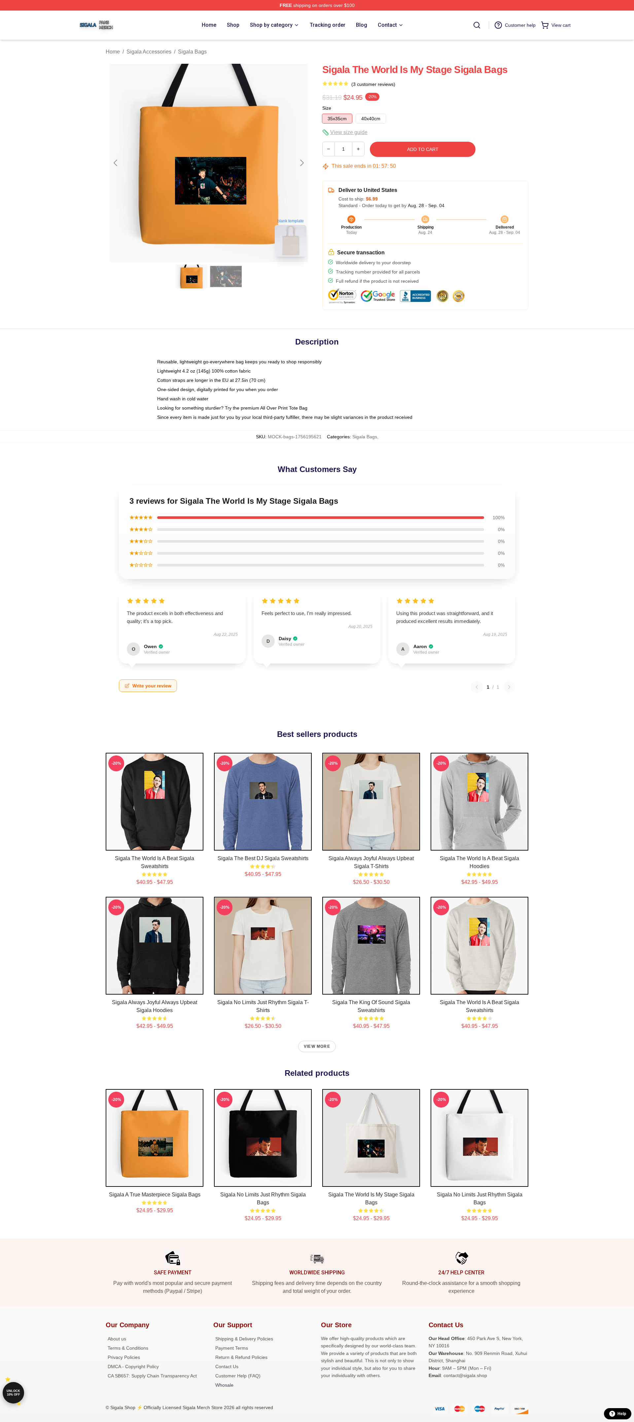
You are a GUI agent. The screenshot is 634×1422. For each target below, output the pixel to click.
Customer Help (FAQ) (238, 1375)
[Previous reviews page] (477, 687)
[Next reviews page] (509, 687)
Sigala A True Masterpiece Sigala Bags (154, 1194)
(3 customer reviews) (373, 84)
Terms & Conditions (128, 1348)
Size (326, 108)
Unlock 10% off (13, 1392)
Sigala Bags (192, 52)
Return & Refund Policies (241, 1357)
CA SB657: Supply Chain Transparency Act (152, 1375)
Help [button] (621, 1413)
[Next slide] (301, 163)
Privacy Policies (124, 1357)
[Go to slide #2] (226, 276)
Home (113, 52)
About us (117, 1338)
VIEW (154, 844)
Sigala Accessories (148, 52)
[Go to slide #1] (191, 276)
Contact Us (226, 1366)
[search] (476, 25)
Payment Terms (231, 1348)
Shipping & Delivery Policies (244, 1338)
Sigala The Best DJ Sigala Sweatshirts (263, 858)
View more (317, 1046)
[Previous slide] (116, 163)
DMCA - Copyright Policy (133, 1366)
